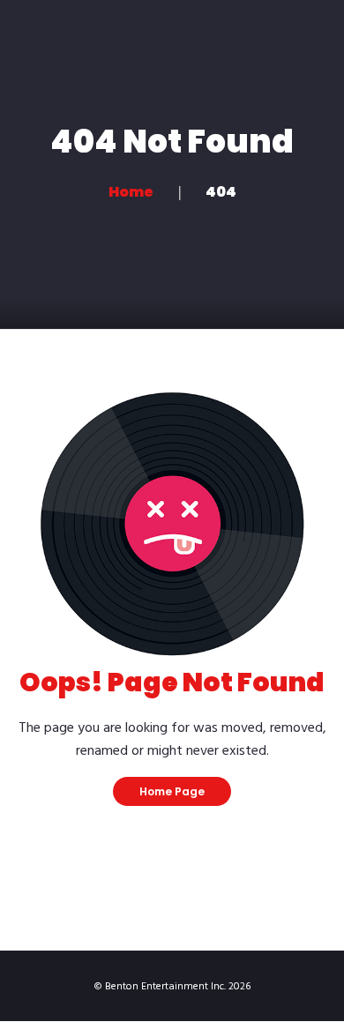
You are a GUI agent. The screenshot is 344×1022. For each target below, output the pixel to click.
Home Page (172, 791)
